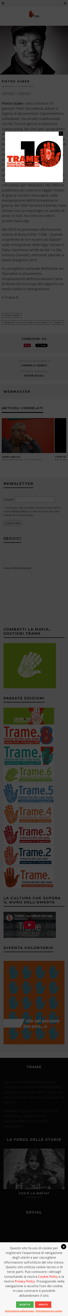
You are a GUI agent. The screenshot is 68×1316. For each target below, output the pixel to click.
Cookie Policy (48, 1276)
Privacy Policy (25, 1281)
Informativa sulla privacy (19, 1311)
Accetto (25, 1304)
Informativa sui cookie (49, 1311)
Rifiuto (43, 1304)
